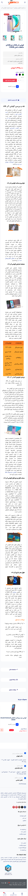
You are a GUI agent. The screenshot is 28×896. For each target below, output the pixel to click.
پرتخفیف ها (23, 829)
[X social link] (22, 807)
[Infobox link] (13, 754)
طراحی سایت (22, 883)
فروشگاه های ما (22, 847)
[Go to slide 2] (14, 32)
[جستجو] (2, 2)
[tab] (13, 100)
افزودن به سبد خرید (10, 80)
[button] (22, 23)
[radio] (23, 75)
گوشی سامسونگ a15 (10, 472)
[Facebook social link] (25, 807)
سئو (16, 883)
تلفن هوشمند (23, 816)
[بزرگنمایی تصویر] (21, 31)
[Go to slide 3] (12, 32)
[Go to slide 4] (11, 32)
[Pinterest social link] (14, 807)
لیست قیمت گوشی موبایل (20, 8)
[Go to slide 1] (15, 32)
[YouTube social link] (16, 807)
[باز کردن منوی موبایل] (24, 2)
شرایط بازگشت (22, 834)
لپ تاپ (24, 818)
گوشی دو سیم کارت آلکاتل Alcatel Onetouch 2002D (13, 719)
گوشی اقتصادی (14, 128)
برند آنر (9, 118)
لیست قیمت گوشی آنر (6, 8)
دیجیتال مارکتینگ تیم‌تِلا (15, 885)
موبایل (14, 592)
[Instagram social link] (19, 807)
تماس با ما (23, 832)
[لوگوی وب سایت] (13, 2)
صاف (22, 77)
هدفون (24, 820)
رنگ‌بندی (22, 72)
